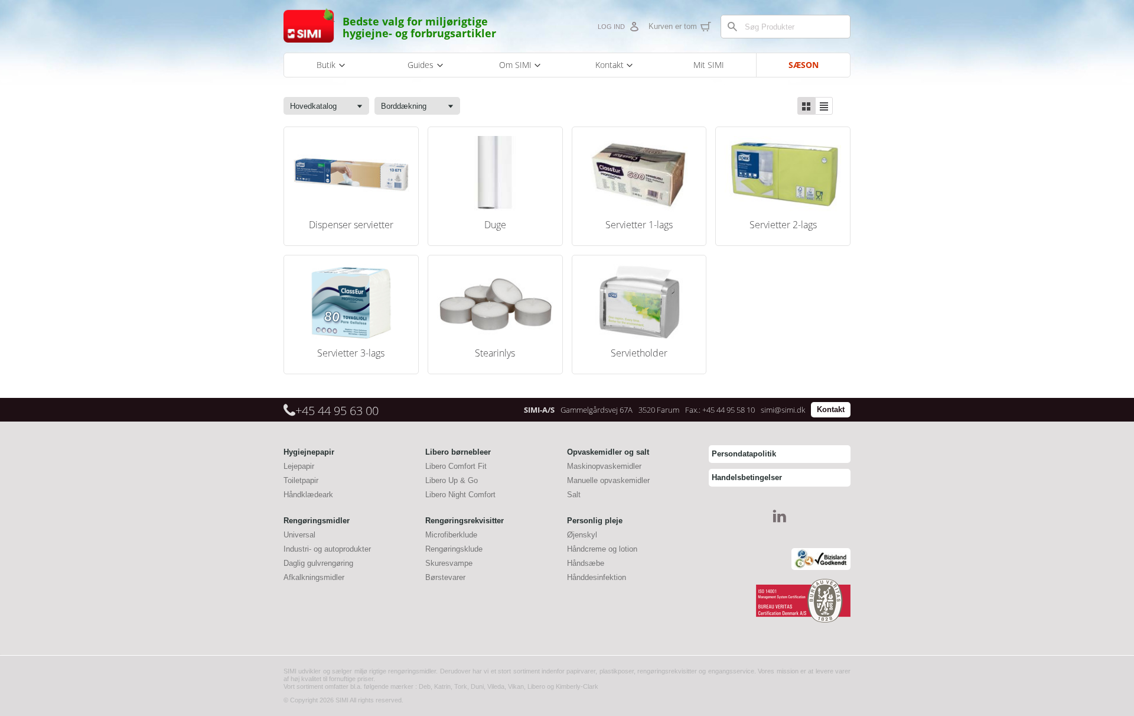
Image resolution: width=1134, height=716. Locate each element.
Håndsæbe (585, 563)
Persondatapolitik (744, 453)
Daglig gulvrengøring (318, 563)
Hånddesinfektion (596, 577)
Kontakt (831, 409)
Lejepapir (299, 466)
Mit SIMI (708, 64)
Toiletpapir (301, 480)
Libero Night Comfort (460, 494)
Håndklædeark (308, 494)
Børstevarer (445, 577)
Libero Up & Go (451, 480)
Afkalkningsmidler (314, 577)
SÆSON (803, 64)
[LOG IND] (634, 26)
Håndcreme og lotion (602, 549)
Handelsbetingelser (747, 477)
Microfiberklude (451, 534)
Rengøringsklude (454, 549)
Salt (574, 494)
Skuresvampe (448, 563)
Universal (299, 534)
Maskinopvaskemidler (604, 466)
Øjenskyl (582, 534)
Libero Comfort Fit (456, 466)
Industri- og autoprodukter (327, 549)
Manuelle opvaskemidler (608, 480)
